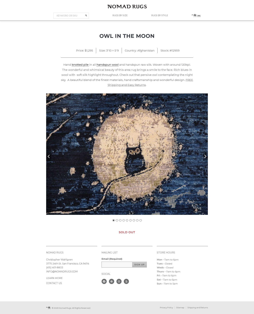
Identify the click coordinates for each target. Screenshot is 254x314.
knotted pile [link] (80, 64)
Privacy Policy (166, 307)
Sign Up (139, 264)
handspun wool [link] (108, 64)
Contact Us (54, 283)
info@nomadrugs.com (62, 271)
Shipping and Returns (197, 307)
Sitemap (180, 307)
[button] (86, 15)
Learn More (54, 278)
